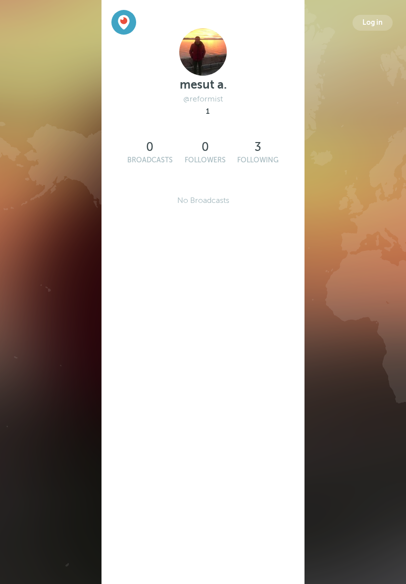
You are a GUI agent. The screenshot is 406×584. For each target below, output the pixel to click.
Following (258, 160)
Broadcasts (150, 160)
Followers (205, 160)
